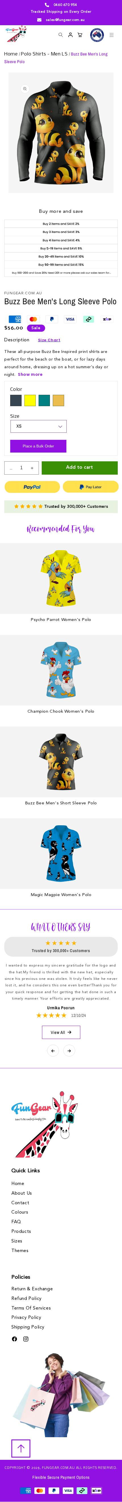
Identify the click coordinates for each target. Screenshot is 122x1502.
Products (21, 1231)
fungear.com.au (58, 1468)
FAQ (16, 1222)
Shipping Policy (28, 1327)
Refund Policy (26, 1299)
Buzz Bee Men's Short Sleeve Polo (61, 803)
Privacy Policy (26, 1317)
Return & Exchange (32, 1289)
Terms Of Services (31, 1308)
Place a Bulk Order (38, 446)
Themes (20, 1251)
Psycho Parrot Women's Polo (61, 620)
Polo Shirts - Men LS (45, 54)
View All (58, 1032)
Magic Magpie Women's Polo (61, 895)
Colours (19, 1212)
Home (11, 54)
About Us (21, 1193)
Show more (30, 374)
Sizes (16, 1241)
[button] (111, 35)
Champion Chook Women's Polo (61, 712)
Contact (20, 1203)
